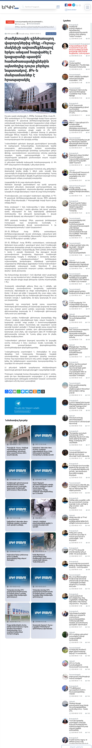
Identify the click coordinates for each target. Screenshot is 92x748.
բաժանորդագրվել (22, 411)
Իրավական (51, 34)
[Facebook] (66, 4)
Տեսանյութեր (72, 9)
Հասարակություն (34, 24)
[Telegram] (73, 4)
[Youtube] (69, 4)
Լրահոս (67, 20)
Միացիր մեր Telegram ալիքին (26, 408)
